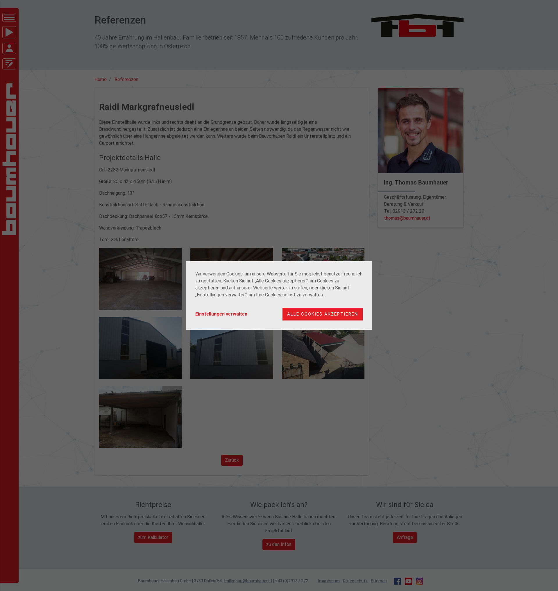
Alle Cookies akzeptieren (322, 314)
